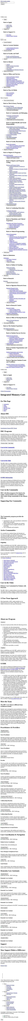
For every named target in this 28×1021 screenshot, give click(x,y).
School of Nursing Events (12, 148)
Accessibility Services (14, 337)
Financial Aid (12, 269)
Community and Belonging (12, 110)
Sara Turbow (3, 756)
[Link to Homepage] (14, 10)
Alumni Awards (9, 67)
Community (6, 404)
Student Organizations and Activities (14, 344)
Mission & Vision (10, 985)
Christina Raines (4, 837)
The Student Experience (9, 323)
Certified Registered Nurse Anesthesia (17, 194)
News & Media (7, 87)
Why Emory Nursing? (11, 259)
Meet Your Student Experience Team (14, 367)
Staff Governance (13, 117)
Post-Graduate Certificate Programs (17, 189)
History (8, 990)
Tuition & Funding (10, 262)
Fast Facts (8, 986)
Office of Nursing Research (12, 314)
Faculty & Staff (9, 1003)
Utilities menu (4, 17)
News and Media (10, 93)
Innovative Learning (11, 118)
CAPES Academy (13, 242)
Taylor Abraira (4, 886)
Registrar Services (10, 49)
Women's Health (13, 301)
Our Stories (8, 136)
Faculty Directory (10, 1007)
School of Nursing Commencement (17, 365)
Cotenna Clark (4, 769)
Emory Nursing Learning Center (16, 224)
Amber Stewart (4, 925)
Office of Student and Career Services (14, 83)
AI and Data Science (14, 289)
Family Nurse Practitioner (15, 178)
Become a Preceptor (13, 227)
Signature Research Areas (12, 282)
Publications (9, 95)
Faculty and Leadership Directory (14, 57)
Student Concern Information (15, 341)
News (4, 410)
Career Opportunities (11, 1009)
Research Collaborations (11, 313)
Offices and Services (8, 71)
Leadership (8, 987)
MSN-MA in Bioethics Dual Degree (17, 191)
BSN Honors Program (11, 203)
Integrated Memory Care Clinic (16, 248)
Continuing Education (11, 205)
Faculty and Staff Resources (12, 56)
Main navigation (4, 98)
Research (6, 275)
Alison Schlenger (4, 781)
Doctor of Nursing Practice (15, 193)
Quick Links (3, 39)
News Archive (9, 94)
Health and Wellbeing (14, 342)
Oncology (11, 296)
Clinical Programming (11, 228)
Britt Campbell (4, 907)
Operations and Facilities (12, 84)
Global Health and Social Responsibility (15, 119)
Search (2, 2)
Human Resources (10, 78)
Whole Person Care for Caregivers (14, 108)
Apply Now (9, 25)
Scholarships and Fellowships (16, 270)
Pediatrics (11, 297)
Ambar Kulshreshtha (5, 809)
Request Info (9, 26)
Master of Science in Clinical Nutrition (18, 197)
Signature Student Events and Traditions (15, 357)
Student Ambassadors (14, 353)
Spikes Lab (11, 240)
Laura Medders (4, 823)
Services (3, 622)
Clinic (4, 405)
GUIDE (5, 406)
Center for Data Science (14, 309)
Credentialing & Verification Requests (14, 69)
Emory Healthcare (7, 558)
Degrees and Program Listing (13, 157)
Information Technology (11, 79)
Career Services (9, 343)
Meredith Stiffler (4, 938)
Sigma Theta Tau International (16, 356)
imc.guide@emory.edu (16, 698)
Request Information (11, 272)
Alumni (5, 59)
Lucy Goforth (4, 913)
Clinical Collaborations (14, 226)
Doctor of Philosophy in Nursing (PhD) (18, 196)
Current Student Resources (12, 48)
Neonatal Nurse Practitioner (15, 180)
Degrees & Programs (8, 149)
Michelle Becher (4, 874)
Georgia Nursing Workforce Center (17, 312)
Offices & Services (10, 1008)
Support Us (6, 29)
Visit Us (8, 27)
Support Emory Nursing (11, 36)
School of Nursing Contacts (12, 76)
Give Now (8, 34)
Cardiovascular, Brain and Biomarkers (17, 292)
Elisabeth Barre (4, 847)
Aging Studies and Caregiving (16, 290)
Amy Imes (3, 744)
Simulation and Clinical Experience (14, 216)
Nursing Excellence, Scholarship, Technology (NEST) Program (16, 339)
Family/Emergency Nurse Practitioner (17, 179)
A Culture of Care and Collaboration (14, 107)
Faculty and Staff (7, 50)
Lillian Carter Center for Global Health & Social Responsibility (18, 129)
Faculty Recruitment (11, 138)
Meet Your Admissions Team (12, 274)
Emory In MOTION (13, 247)
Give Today (9, 68)
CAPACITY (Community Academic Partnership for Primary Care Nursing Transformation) (17, 244)
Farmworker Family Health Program (17, 130)
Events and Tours (10, 271)
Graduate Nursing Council (15, 354)
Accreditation (9, 989)
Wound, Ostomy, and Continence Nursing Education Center (16, 213)
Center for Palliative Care (15, 310)
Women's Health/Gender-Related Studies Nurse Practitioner (16, 187)
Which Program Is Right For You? (14, 156)
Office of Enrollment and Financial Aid (15, 82)
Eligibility (3, 647)
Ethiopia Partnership (13, 132)
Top (2, 1019)
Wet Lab (11, 321)
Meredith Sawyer (4, 730)
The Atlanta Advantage (11, 137)
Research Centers (10, 302)
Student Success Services (12, 330)
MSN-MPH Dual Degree (15, 192)
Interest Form (19, 552)
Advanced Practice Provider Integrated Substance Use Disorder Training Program (18, 238)
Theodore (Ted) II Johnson (6, 796)
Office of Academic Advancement (14, 80)
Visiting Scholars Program (15, 133)
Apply (5, 19)
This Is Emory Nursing (8, 100)
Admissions (6, 252)
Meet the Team (6, 408)
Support (5, 409)
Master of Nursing (13, 171)
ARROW (11, 235)
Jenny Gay (3, 859)
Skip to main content (5, 1)
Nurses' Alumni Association (12, 66)
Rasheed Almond (4, 898)
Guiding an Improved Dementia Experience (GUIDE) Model (13, 668)
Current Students (7, 42)
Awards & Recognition (11, 134)
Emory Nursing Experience (15, 214)
